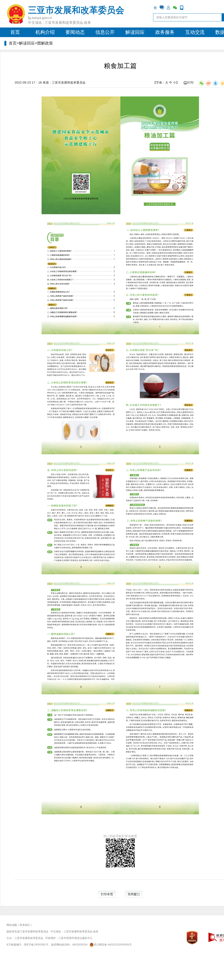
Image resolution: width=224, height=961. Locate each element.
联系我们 (25, 925)
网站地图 (12, 925)
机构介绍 (45, 32)
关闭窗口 (134, 894)
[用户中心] (168, 7)
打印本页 (107, 894)
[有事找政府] (162, 7)
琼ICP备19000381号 (36, 944)
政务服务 (165, 32)
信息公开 (105, 32)
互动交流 (195, 32)
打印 (190, 82)
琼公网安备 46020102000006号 (113, 944)
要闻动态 (75, 32)
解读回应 (135, 32)
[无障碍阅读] (188, 7)
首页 (15, 32)
